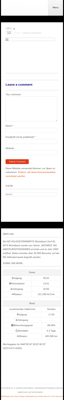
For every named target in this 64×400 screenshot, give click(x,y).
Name (9, 125)
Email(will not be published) (20, 137)
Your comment (13, 94)
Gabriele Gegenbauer (32, 33)
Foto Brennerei (57, 396)
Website (10, 148)
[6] (30, 40)
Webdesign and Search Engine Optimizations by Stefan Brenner (25, 396)
